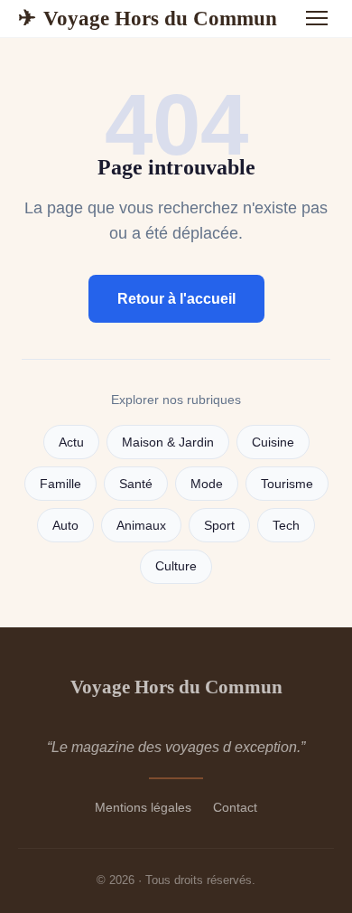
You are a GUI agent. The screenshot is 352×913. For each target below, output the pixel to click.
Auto (65, 525)
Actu (71, 442)
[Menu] (317, 18)
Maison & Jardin (168, 442)
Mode (206, 484)
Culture (176, 566)
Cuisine (273, 442)
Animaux (141, 525)
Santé (136, 484)
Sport (219, 525)
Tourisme (287, 484)
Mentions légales (143, 807)
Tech (286, 525)
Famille (60, 484)
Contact (235, 807)
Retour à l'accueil (176, 298)
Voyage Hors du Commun (147, 18)
